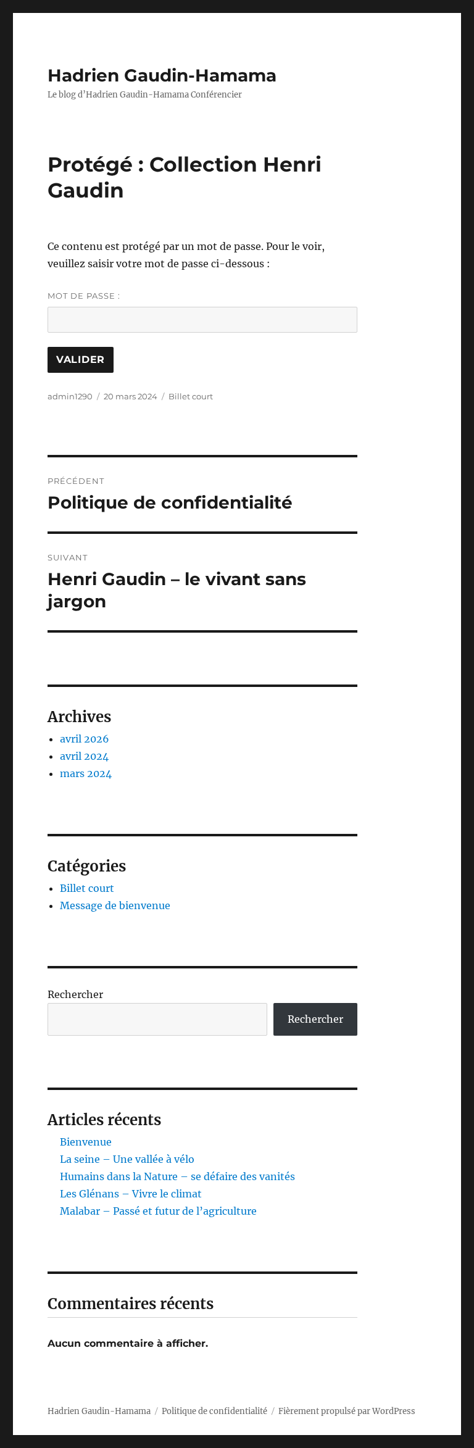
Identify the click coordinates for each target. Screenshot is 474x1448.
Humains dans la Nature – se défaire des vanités (177, 1176)
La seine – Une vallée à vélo (127, 1159)
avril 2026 (84, 739)
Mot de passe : (84, 296)
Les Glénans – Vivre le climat (131, 1194)
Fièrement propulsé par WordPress (346, 1411)
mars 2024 (86, 773)
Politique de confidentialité (214, 1411)
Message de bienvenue (115, 905)
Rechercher (75, 994)
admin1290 (70, 396)
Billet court (190, 396)
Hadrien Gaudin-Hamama (162, 75)
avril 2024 (84, 756)
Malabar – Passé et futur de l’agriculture (158, 1211)
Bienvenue (86, 1142)
